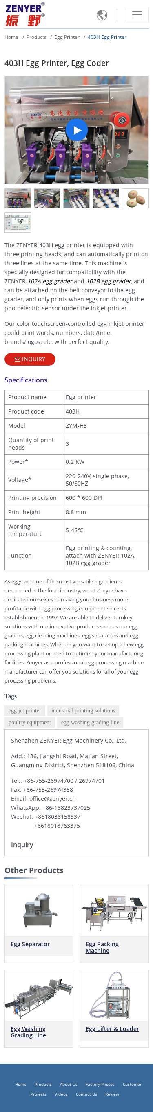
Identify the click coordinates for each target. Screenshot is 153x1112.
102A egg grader (49, 281)
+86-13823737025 (66, 807)
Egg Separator (30, 944)
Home (11, 37)
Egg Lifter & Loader (112, 1029)
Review (112, 1094)
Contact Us (86, 1094)
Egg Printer (67, 37)
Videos (61, 1094)
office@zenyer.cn (52, 798)
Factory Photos (100, 1084)
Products (37, 37)
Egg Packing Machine (102, 947)
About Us (69, 1084)
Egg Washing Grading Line (28, 1032)
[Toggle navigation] (137, 15)
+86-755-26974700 (48, 780)
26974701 (92, 780)
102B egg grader (108, 281)
